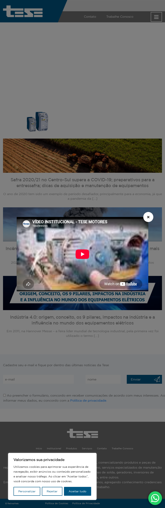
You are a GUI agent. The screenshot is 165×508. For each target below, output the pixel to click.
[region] (52, 476)
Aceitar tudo (77, 491)
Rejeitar (52, 491)
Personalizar (27, 491)
